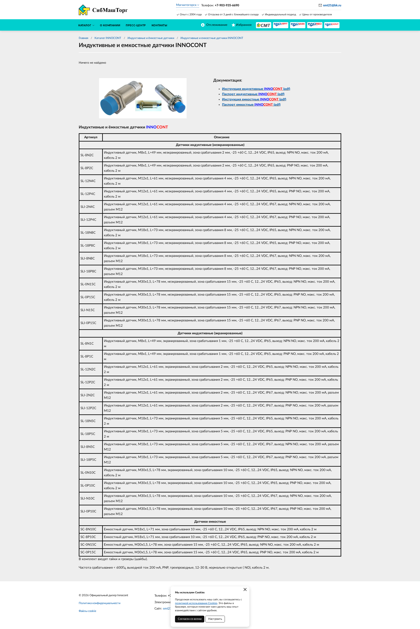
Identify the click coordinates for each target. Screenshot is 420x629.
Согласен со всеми (189, 619)
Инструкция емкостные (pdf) (254, 99)
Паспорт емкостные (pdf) (251, 104)
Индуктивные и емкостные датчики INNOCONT (211, 38)
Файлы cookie (87, 611)
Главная (83, 38)
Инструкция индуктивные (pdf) (256, 89)
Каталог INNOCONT (107, 38)
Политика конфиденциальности (99, 603)
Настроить (215, 619)
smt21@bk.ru (332, 5)
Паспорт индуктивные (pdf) (253, 94)
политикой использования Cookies (196, 603)
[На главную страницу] (263, 25)
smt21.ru (169, 608)
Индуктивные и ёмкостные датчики (151, 38)
